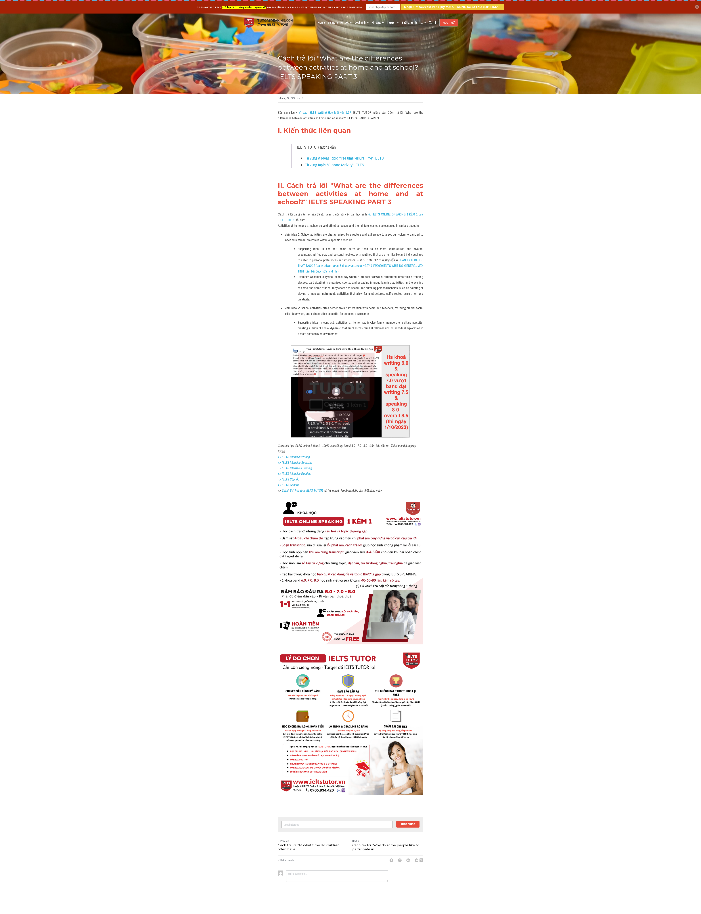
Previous (284, 841)
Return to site (287, 860)
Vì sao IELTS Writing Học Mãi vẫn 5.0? (325, 112)
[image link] (248, 22)
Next (354, 841)
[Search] (430, 22)
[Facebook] (391, 860)
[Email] (416, 860)
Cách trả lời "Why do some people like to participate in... (385, 847)
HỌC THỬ (448, 23)
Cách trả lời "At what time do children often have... (309, 847)
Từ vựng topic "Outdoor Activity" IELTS (334, 165)
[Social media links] (435, 22)
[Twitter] (400, 860)
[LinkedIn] (408, 860)
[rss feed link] (421, 860)
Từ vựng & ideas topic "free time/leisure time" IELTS (344, 158)
